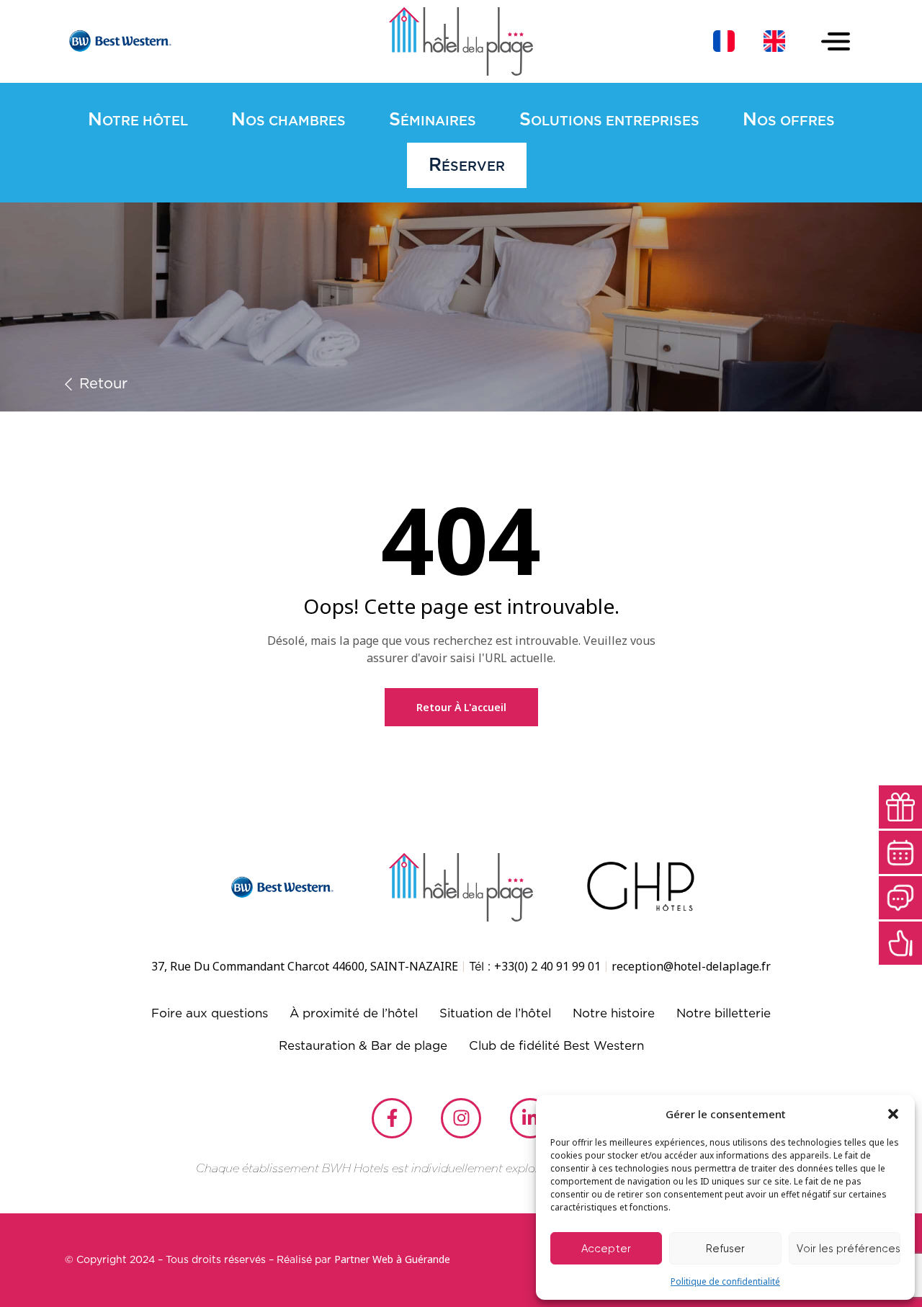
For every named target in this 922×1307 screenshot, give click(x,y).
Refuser (725, 1248)
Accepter (606, 1248)
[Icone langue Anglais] (774, 41)
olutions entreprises (609, 120)
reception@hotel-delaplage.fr (691, 966)
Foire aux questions (209, 1013)
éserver (467, 165)
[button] (893, 1114)
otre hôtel (138, 120)
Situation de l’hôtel (495, 1013)
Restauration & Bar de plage (363, 1046)
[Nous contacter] (900, 897)
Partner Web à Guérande (392, 1259)
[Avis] (900, 943)
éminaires (432, 120)
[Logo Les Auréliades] (461, 41)
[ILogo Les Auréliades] (461, 887)
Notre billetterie (723, 1013)
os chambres (288, 120)
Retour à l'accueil (461, 707)
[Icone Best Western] (119, 41)
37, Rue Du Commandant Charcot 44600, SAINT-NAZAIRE (304, 966)
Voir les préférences (848, 1248)
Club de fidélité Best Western (556, 1046)
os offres (789, 120)
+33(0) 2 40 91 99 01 (547, 966)
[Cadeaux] (900, 807)
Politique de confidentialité (725, 1281)
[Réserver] (900, 852)
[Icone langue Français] (724, 41)
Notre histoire (614, 1013)
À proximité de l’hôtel (354, 1013)
